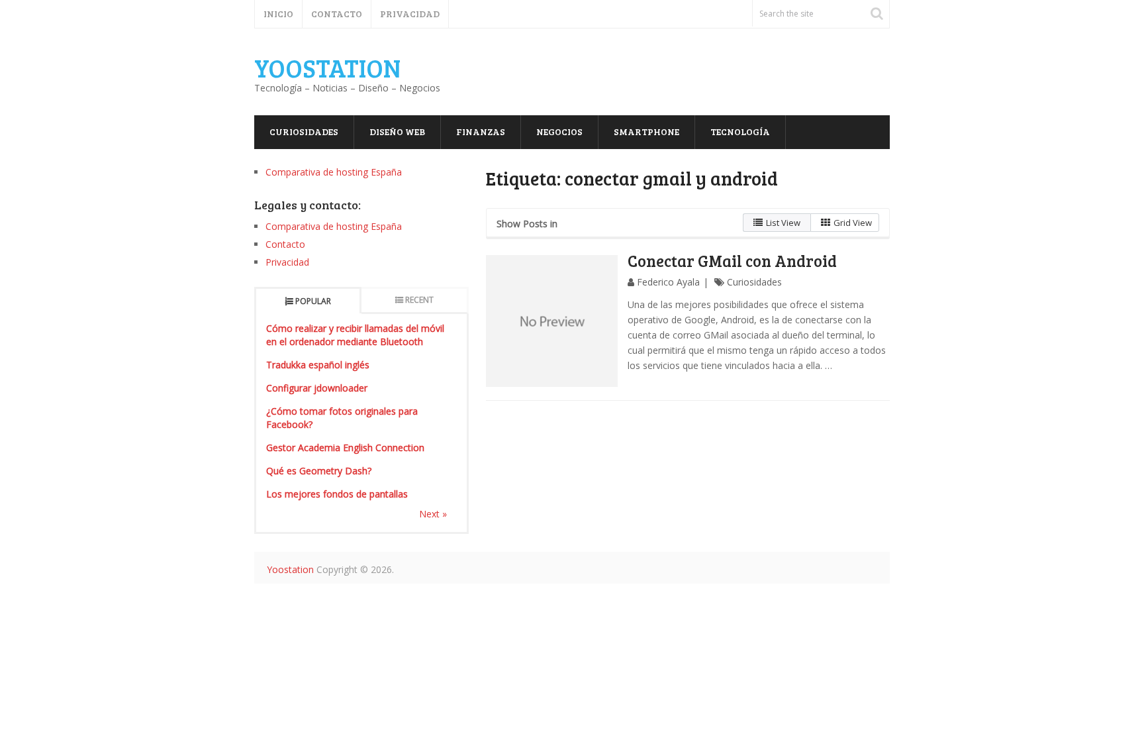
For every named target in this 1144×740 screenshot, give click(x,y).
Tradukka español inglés (317, 364)
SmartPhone (646, 131)
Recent (419, 299)
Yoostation (327, 67)
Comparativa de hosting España (333, 172)
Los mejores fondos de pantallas (337, 494)
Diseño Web (397, 131)
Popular (313, 301)
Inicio (278, 13)
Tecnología (740, 131)
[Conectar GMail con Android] (552, 321)
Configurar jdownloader (316, 388)
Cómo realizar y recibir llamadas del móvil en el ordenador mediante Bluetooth (355, 335)
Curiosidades (303, 131)
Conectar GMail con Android (732, 261)
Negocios (559, 131)
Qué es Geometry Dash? (318, 470)
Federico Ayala (668, 282)
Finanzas (480, 131)
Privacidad (410, 13)
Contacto (336, 13)
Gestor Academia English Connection (345, 447)
